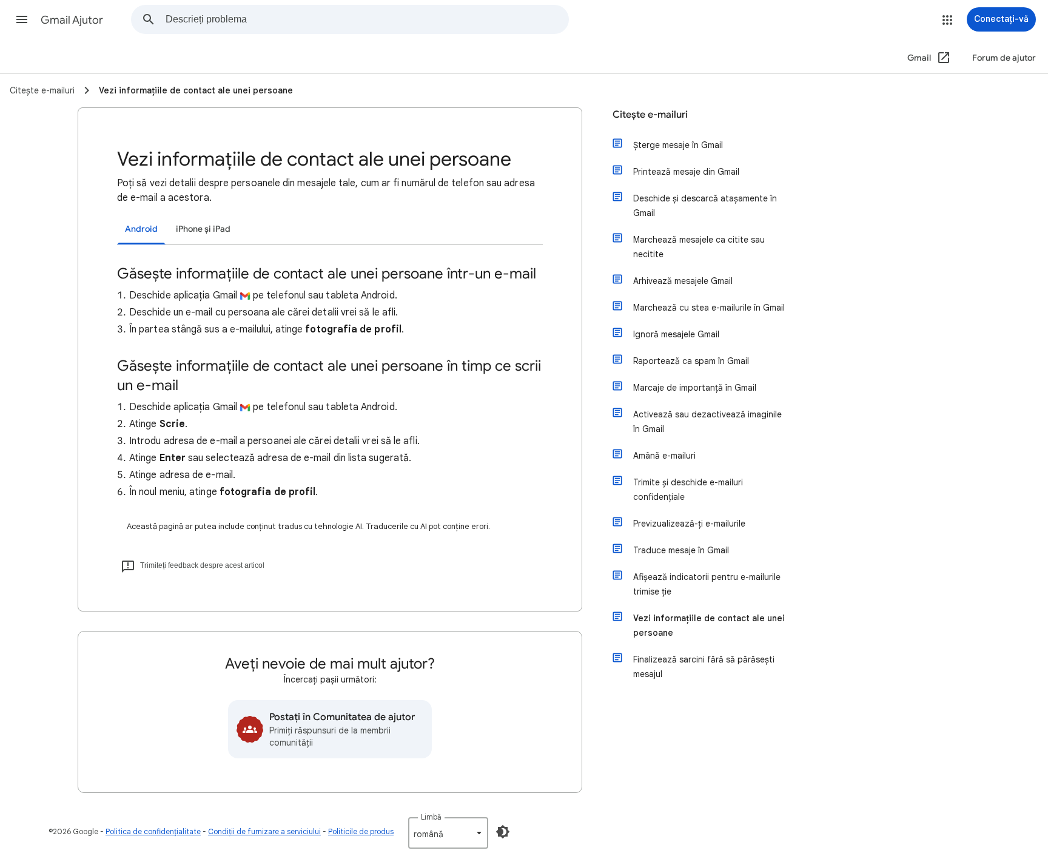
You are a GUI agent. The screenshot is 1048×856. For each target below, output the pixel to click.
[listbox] (448, 833)
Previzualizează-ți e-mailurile (689, 523)
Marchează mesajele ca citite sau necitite (699, 247)
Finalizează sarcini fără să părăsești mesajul (703, 666)
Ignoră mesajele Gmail (676, 334)
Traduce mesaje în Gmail (681, 550)
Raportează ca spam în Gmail (691, 361)
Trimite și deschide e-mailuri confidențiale (688, 489)
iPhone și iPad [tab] (203, 229)
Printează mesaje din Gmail (686, 171)
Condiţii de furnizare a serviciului (264, 831)
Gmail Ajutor (72, 20)
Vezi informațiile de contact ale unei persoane (709, 625)
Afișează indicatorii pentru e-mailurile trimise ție (707, 584)
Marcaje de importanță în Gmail (694, 387)
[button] (21, 19)
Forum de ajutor (1004, 58)
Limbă (431, 816)
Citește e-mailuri (650, 115)
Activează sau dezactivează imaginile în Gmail (707, 421)
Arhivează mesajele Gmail (683, 280)
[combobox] (367, 19)
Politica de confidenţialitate (153, 831)
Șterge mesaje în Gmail (678, 145)
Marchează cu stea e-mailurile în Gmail (709, 307)
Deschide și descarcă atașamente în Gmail (705, 205)
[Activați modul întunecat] (502, 831)
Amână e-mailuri (664, 455)
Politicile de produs (361, 831)
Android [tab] (141, 229)
